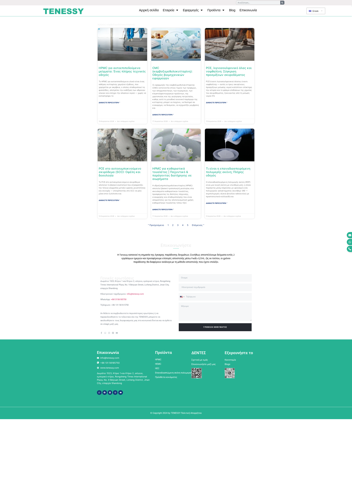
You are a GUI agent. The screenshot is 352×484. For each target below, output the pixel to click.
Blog (232, 10)
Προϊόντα (213, 10)
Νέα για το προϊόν (124, 21)
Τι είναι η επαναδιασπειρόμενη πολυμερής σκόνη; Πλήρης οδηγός (228, 172)
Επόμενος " (198, 225)
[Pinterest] (113, 333)
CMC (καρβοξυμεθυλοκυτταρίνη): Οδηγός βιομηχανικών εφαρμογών (172, 73)
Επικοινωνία (248, 10)
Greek (315, 11)
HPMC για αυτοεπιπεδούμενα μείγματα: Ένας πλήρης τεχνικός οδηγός (122, 71)
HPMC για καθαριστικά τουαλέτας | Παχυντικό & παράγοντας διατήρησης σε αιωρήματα (172, 174)
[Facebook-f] (101, 333)
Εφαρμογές (191, 10)
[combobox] (182, 296)
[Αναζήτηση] (282, 3)
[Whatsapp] (105, 333)
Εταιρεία (168, 10)
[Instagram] (109, 333)
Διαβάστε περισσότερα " (109, 103)
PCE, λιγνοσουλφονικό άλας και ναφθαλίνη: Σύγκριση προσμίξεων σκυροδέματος (229, 71)
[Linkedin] (110, 392)
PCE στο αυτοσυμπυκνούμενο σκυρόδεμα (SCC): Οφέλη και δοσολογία (120, 172)
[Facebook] (104, 392)
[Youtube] (117, 333)
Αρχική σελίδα (149, 10)
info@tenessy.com (135, 294)
